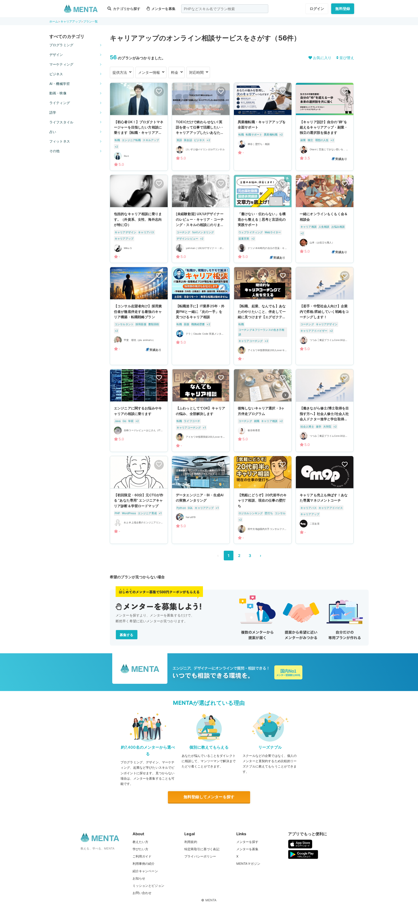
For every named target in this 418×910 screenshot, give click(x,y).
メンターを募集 (163, 9)
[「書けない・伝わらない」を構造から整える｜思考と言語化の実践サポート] (262, 219)
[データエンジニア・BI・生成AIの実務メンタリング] (201, 500)
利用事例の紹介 (144, 863)
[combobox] (224, 8)
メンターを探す (247, 842)
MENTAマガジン (248, 863)
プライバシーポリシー (200, 856)
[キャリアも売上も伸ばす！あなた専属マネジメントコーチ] (324, 500)
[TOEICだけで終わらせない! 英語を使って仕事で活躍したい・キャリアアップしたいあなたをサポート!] (201, 127)
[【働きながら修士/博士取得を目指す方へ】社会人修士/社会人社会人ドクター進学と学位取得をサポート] (324, 410)
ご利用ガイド (142, 856)
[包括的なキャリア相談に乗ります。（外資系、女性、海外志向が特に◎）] (139, 219)
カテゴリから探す (126, 9)
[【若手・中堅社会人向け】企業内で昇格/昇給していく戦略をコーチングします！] (324, 316)
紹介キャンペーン (145, 871)
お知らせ (139, 878)
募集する (127, 635)
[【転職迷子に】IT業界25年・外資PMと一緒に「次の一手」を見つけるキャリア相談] (201, 316)
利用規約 (190, 842)
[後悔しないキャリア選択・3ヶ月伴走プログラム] (262, 410)
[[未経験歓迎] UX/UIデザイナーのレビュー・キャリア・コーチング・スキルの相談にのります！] (201, 219)
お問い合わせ (142, 893)
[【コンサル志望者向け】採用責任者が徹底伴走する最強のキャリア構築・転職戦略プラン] (139, 316)
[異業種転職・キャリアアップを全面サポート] (262, 127)
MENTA (211, 900)
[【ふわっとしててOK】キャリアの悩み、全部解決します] (201, 410)
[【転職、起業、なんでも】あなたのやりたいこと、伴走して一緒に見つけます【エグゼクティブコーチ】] (262, 316)
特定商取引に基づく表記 (201, 849)
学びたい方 (141, 849)
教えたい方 (141, 842)
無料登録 (342, 8)
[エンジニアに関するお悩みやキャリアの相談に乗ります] (139, 410)
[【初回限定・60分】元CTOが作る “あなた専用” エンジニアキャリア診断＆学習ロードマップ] (139, 500)
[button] (285, 395)
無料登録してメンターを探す (209, 796)
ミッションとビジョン (148, 885)
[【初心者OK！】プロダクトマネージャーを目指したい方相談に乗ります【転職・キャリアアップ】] (139, 127)
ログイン (317, 8)
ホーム (53, 21)
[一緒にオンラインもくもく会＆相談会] (324, 219)
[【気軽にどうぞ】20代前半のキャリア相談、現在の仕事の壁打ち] (262, 500)
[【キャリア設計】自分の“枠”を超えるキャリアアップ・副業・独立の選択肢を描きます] (324, 127)
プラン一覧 (90, 21)
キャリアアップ (70, 21)
